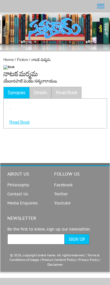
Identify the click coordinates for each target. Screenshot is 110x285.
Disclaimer (55, 265)
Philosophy (18, 185)
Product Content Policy (59, 260)
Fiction (22, 59)
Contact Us (17, 194)
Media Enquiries (22, 203)
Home (8, 59)
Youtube (62, 203)
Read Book (19, 122)
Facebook (63, 185)
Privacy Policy (88, 260)
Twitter (61, 194)
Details (40, 92)
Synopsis (16, 92)
